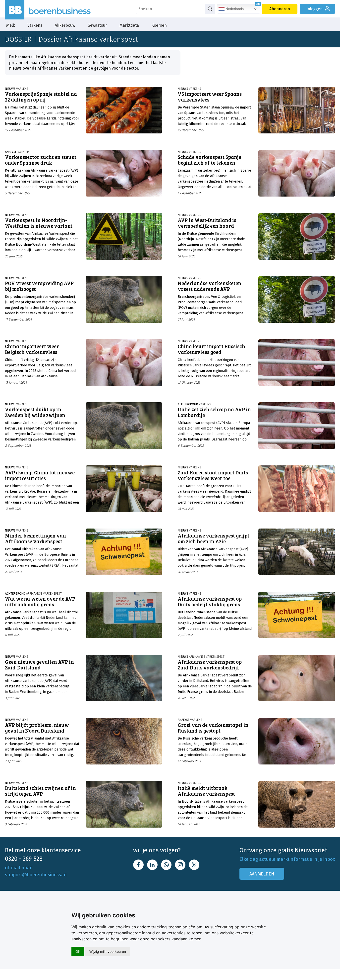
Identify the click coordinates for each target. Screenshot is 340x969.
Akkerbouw (65, 25)
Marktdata (129, 25)
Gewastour (97, 25)
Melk (10, 25)
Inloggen (314, 8)
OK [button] (77, 951)
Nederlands (234, 9)
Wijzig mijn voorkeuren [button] (107, 951)
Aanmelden (261, 874)
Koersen (159, 25)
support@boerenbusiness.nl (36, 874)
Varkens (34, 25)
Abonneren (279, 8)
